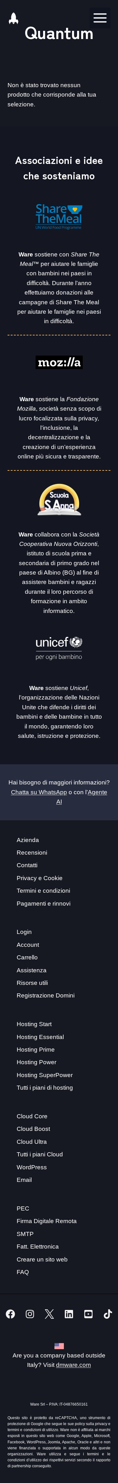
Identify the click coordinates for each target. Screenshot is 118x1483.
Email (24, 1180)
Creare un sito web (42, 1259)
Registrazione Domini (46, 995)
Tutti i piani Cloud (40, 1154)
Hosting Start (34, 1024)
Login (24, 932)
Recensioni (32, 852)
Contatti (27, 865)
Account (28, 944)
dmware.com (73, 1365)
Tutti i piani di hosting (45, 1087)
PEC (23, 1208)
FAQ (23, 1272)
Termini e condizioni (43, 890)
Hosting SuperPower (45, 1075)
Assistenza (32, 970)
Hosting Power (36, 1062)
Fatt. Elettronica (38, 1246)
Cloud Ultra (32, 1141)
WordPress (32, 1167)
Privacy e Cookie (40, 878)
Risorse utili (32, 983)
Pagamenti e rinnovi (43, 903)
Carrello (27, 957)
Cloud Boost (33, 1129)
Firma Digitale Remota (47, 1221)
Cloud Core (32, 1116)
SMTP (25, 1234)
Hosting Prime (36, 1049)
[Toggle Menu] (100, 18)
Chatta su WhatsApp (39, 792)
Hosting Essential (40, 1037)
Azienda (28, 840)
